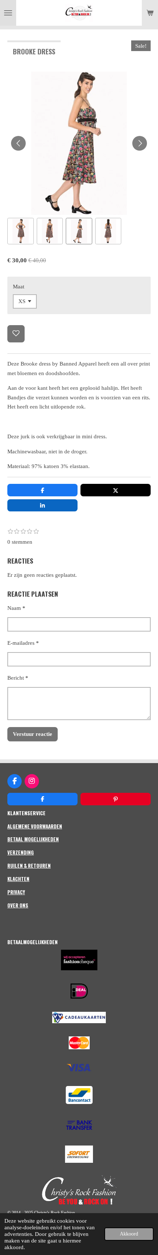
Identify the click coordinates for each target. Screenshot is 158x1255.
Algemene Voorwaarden (34, 826)
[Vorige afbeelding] (18, 143)
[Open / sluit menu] (8, 13)
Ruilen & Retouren (29, 865)
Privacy (16, 892)
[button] (20, 231)
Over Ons (17, 905)
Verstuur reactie (32, 734)
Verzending (20, 852)
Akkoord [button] (129, 1234)
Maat (18, 287)
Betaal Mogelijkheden (33, 839)
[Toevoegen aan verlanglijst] (16, 333)
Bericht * (17, 678)
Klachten (18, 878)
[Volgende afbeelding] (139, 143)
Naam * (16, 608)
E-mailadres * (23, 643)
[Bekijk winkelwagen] (150, 13)
